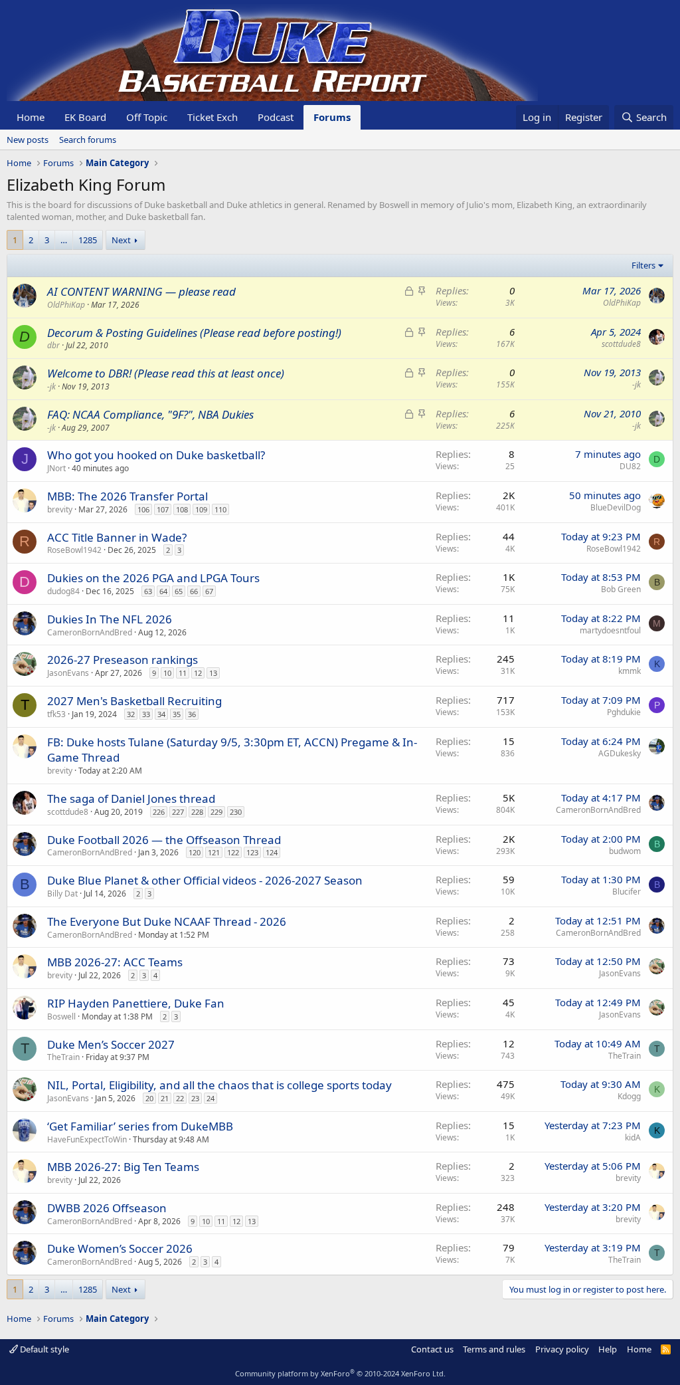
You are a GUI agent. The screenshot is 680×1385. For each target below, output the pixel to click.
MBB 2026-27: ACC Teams (115, 962)
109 (201, 509)
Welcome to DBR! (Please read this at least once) (165, 373)
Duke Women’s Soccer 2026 (120, 1248)
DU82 (630, 466)
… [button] (63, 240)
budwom (625, 851)
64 (163, 591)
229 (216, 812)
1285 (87, 240)
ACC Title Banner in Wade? (117, 537)
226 (159, 812)
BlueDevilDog (615, 507)
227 (178, 812)
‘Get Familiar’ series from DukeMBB (140, 1126)
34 (161, 714)
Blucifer (626, 891)
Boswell (61, 1016)
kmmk (629, 671)
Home (30, 117)
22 (180, 1098)
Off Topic (146, 117)
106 (143, 509)
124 (272, 852)
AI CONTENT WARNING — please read (141, 291)
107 (163, 509)
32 (131, 714)
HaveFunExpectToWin (87, 1139)
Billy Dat (62, 893)
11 (183, 673)
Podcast (276, 117)
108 (182, 509)
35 (177, 714)
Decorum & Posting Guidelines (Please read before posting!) (194, 332)
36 (192, 714)
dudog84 (63, 591)
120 (195, 852)
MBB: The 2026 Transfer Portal (127, 496)
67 (209, 591)
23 (195, 1098)
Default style (43, 1349)
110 (220, 509)
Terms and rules (494, 1349)
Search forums (87, 140)
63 (148, 591)
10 (167, 673)
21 (165, 1098)
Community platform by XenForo (340, 1373)
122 (233, 852)
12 (198, 673)
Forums (332, 117)
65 (179, 591)
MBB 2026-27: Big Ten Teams (123, 1166)
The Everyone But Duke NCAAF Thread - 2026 (166, 921)
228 (197, 812)
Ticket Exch (212, 117)
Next (121, 240)
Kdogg (629, 1096)
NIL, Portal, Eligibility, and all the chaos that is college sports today (219, 1085)
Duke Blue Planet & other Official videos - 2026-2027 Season (205, 880)
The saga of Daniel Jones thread (131, 798)
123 (252, 852)
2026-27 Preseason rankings (122, 659)
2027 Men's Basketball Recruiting (134, 700)
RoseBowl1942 (74, 550)
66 (194, 591)
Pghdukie (624, 712)
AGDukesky (619, 753)
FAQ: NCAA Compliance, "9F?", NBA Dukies (150, 414)
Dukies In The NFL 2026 (109, 619)
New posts (27, 140)
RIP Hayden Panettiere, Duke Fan (135, 1003)
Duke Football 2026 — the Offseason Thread (164, 839)
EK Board (85, 117)
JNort (56, 468)
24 (210, 1098)
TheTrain (63, 1057)
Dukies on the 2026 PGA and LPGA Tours (153, 578)
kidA (633, 1137)
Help (607, 1349)
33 (146, 714)
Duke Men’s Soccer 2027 (111, 1044)
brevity (59, 509)
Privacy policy (562, 1349)
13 (213, 673)
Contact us (432, 1349)
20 (149, 1098)
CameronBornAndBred (89, 632)
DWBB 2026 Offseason (107, 1208)
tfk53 (56, 714)
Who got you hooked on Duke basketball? (156, 455)
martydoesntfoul (610, 630)
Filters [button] (643, 265)
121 (214, 852)
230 (236, 812)
